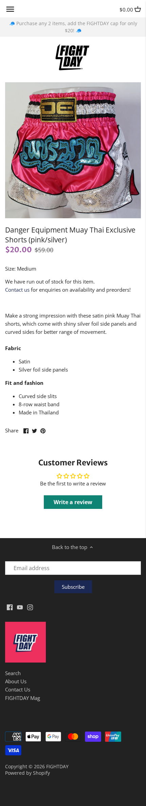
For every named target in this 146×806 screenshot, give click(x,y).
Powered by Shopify (27, 773)
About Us (15, 681)
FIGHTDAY (57, 767)
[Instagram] (30, 606)
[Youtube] (20, 606)
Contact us (17, 289)
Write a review (73, 502)
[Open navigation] (10, 9)
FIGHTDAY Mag (22, 697)
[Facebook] (10, 606)
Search (13, 673)
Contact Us (17, 689)
